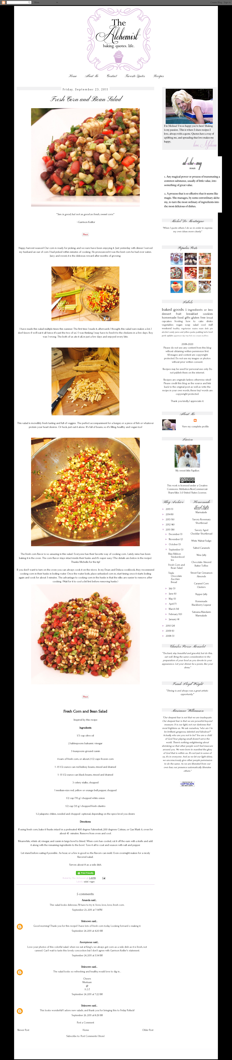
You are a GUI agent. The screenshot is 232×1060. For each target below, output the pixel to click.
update (170, 335)
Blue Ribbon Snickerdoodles (176, 556)
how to (190, 321)
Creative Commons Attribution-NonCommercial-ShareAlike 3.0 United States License (187, 489)
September (175, 549)
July (171, 588)
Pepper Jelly (201, 594)
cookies (208, 313)
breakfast (192, 313)
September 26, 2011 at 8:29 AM (87, 1015)
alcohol (165, 332)
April (171, 603)
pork (164, 335)
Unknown (86, 921)
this (88, 719)
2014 (168, 514)
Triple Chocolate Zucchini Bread (175, 578)
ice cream (197, 336)
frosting (179, 321)
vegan (92, 881)
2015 (168, 509)
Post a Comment (85, 1022)
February (174, 614)
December (174, 534)
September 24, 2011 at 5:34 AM (87, 955)
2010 (169, 625)
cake (201, 321)
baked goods (173, 309)
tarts (206, 332)
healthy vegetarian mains (185, 328)
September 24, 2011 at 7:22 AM (87, 994)
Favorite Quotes (135, 76)
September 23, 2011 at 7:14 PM (87, 909)
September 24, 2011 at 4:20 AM (87, 930)
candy (171, 332)
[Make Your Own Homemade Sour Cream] (205, 278)
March (172, 609)
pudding (199, 332)
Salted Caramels (201, 548)
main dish (204, 328)
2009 (169, 630)
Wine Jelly (201, 555)
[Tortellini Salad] (177, 278)
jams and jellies (182, 332)
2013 (168, 519)
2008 (169, 636)
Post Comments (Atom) (93, 1036)
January (173, 619)
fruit (178, 313)
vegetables (167, 324)
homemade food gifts (176, 317)
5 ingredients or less (199, 309)
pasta (192, 332)
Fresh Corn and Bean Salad (176, 566)
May (171, 598)
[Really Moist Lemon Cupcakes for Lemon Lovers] (191, 264)
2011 (168, 529)
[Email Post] (103, 878)
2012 (168, 524)
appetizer (178, 336)
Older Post (147, 1030)
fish (190, 336)
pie (211, 328)
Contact (111, 76)
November (175, 539)
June (171, 593)
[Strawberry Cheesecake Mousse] (177, 292)
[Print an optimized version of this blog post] (85, 874)
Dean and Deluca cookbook (120, 569)
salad (86, 881)
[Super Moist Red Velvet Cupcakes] (191, 278)
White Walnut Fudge (201, 540)
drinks (209, 321)
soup (187, 324)
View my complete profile (195, 426)
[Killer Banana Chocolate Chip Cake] (205, 292)
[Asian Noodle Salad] (191, 292)
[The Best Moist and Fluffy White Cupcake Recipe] (205, 264)
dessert (166, 313)
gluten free (198, 317)
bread (210, 317)
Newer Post (23, 1030)
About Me (91, 76)
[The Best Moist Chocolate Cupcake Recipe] (177, 264)
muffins (205, 336)
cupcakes (167, 321)
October (174, 544)
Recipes (158, 76)
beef (211, 332)
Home (72, 76)
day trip (185, 336)
